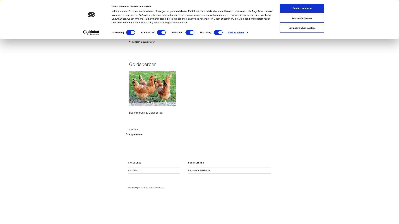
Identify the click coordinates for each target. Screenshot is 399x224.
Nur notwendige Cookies (301, 28)
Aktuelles (132, 170)
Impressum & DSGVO (199, 170)
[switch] (161, 32)
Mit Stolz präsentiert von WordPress (146, 187)
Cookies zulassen (302, 8)
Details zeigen (236, 32)
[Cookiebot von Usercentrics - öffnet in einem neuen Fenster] (91, 32)
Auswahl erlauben (302, 18)
